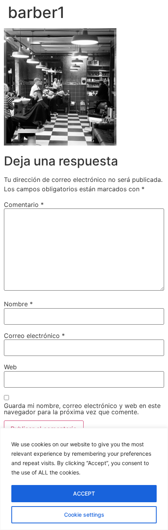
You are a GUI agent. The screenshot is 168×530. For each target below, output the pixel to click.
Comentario (24, 204)
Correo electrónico (34, 335)
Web (10, 367)
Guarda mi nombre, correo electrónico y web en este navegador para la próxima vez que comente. (82, 408)
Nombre (18, 304)
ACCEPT (84, 493)
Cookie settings (84, 514)
